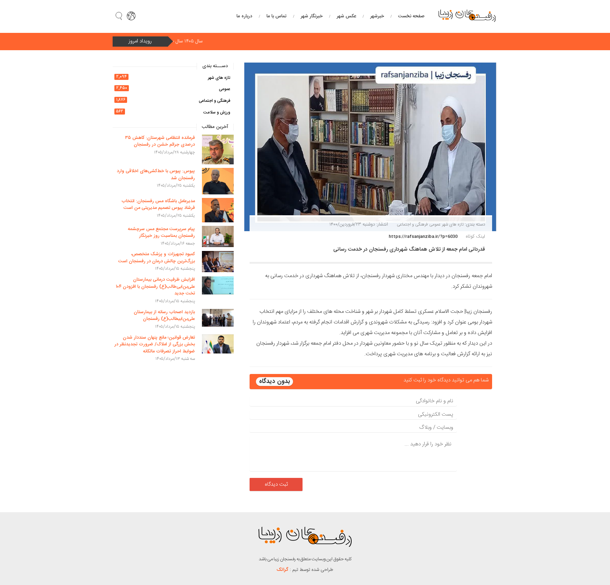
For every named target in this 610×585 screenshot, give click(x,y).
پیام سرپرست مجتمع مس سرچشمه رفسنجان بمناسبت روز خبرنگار (161, 232)
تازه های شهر (453, 224)
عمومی (435, 224)
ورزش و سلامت (216, 112)
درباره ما (244, 16)
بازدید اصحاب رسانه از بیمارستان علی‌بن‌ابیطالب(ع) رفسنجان (164, 315)
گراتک (282, 570)
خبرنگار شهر (312, 16)
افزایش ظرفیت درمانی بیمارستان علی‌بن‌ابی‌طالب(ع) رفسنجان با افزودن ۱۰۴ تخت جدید (155, 286)
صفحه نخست (411, 16)
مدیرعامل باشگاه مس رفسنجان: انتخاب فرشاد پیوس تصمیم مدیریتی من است (158, 204)
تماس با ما (277, 16)
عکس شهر (346, 16)
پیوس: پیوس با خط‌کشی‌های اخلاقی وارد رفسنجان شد (156, 174)
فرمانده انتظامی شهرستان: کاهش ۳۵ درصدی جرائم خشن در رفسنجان (160, 141)
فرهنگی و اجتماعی (412, 224)
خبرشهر (377, 16)
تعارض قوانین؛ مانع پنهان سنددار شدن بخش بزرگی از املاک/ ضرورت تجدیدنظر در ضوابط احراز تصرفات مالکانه (154, 344)
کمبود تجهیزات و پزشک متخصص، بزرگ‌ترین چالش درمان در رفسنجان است (156, 257)
